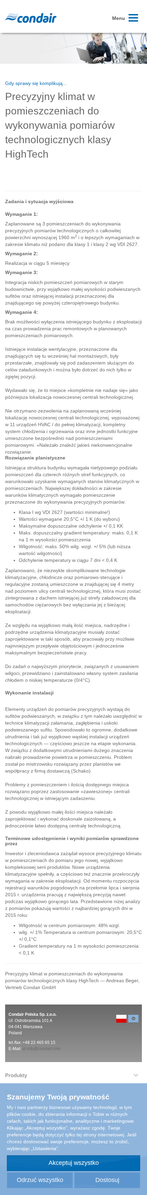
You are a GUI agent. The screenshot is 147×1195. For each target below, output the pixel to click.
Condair (30, 18)
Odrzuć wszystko (40, 1179)
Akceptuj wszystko (74, 1162)
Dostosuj (107, 1179)
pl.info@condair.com (42, 1048)
